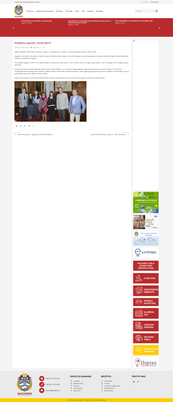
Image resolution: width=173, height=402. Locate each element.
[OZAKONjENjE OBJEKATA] (139, 290)
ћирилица (154, 2)
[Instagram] (138, 382)
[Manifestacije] (102, 390)
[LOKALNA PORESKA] (139, 326)
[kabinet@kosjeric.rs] (42, 390)
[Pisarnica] (71, 386)
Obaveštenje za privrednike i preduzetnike (20, 21)
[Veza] (18, 11)
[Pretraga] (156, 11)
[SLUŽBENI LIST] (139, 313)
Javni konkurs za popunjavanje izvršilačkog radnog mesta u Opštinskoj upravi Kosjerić (73, 22)
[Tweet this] (25, 126)
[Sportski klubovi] (102, 388)
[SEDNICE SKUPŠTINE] (139, 302)
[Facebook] (134, 382)
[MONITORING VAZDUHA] (139, 350)
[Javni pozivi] (71, 390)
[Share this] (21, 126)
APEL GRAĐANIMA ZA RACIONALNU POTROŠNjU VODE (117, 21)
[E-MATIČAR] (139, 278)
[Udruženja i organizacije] (102, 386)
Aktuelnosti (25, 47)
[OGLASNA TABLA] (139, 338)
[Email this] (16, 126)
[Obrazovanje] (102, 381)
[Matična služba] (71, 383)
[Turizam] (102, 383)
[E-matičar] (71, 381)
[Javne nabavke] (71, 388)
